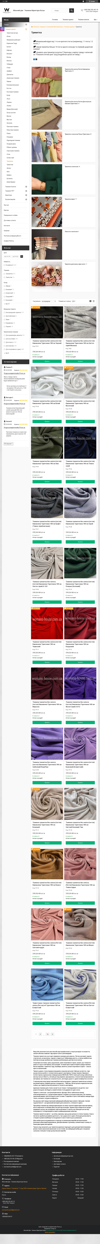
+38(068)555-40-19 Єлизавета (13, 1156)
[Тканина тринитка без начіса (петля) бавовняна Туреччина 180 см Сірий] (80, 503)
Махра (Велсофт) (12, 109)
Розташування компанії (11, 1161)
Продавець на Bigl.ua (50, 1228)
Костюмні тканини (12, 92)
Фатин (9, 168)
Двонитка (10, 74)
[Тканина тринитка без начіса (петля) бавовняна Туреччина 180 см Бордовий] (80, 623)
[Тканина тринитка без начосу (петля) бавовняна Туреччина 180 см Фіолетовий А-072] (80, 683)
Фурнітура (8, 195)
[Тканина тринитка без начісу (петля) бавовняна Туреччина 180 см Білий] (47, 382)
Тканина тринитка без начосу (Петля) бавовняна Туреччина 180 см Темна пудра (80, 885)
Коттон (9, 88)
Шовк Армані (11, 182)
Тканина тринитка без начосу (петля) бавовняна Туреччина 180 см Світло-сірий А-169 (47, 584)
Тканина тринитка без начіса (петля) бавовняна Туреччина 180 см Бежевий (47, 824)
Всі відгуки (7, 443)
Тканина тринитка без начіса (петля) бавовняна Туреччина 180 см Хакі (47, 462)
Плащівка (10, 137)
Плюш (9, 133)
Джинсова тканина (13, 78)
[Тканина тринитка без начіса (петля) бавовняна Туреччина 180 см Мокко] (80, 924)
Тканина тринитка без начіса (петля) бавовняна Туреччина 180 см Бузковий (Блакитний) (80, 764)
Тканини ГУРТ (9, 191)
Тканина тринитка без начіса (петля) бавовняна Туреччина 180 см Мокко (80, 944)
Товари (6, 24)
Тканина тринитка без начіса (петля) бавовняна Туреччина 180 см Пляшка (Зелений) (80, 584)
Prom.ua (59, 1227)
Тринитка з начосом (71, 166)
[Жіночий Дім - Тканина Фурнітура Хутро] (7, 10)
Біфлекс (9, 50)
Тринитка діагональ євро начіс (75, 264)
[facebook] (34, 59)
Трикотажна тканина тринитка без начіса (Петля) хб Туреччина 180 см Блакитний (46, 1005)
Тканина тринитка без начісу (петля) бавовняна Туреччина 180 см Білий (47, 402)
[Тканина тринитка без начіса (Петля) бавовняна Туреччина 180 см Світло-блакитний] (80, 984)
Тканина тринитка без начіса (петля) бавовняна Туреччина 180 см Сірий (80, 522)
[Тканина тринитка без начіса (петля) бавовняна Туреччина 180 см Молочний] (80, 382)
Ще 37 (8, 304)
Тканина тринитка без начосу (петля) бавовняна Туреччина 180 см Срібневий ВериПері (47, 764)
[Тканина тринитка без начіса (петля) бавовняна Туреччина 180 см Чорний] (47, 322)
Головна (55, 19)
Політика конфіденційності (12, 236)
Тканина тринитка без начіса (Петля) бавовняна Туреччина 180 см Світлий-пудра (47, 945)
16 (47, 1034)
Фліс (8, 171)
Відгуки (6, 210)
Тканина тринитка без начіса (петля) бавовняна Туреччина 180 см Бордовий (80, 644)
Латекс (9, 105)
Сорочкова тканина (13, 151)
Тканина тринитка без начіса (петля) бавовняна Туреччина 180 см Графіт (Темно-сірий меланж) (47, 523)
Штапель (10, 178)
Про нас (6, 205)
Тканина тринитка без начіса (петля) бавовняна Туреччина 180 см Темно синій (80, 463)
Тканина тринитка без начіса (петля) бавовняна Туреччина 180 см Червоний (47, 644)
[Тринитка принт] (47, 212)
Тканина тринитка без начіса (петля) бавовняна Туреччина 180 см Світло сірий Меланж (80, 343)
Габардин (10, 64)
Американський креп (13, 40)
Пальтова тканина (13, 130)
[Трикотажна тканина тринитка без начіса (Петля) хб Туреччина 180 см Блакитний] (47, 984)
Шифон (9, 175)
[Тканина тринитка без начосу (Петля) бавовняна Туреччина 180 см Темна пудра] (80, 864)
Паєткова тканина (12, 126)
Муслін (9, 116)
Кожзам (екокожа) (13, 85)
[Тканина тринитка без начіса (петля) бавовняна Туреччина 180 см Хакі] (47, 443)
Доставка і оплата (10, 220)
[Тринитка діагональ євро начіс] (47, 277)
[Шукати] (71, 10)
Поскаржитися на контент (53, 1230)
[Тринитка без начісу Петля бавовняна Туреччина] (47, 82)
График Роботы (9, 241)
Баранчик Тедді (12, 43)
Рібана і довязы (12, 147)
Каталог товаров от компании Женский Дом (48, 27)
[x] (36, 59)
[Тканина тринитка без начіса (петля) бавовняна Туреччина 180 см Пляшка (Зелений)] (80, 563)
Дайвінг (9, 71)
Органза (9, 123)
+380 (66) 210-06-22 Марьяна (13, 1158)
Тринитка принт (70, 199)
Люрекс (9, 102)
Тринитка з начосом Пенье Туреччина (77, 134)
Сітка (8, 154)
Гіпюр (8, 67)
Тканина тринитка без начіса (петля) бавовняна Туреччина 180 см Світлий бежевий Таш (80, 824)
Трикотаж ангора (12, 33)
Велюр (9, 57)
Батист (9, 47)
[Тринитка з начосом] (47, 179)
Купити (47, 361)
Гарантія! (56, 1167)
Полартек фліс (11, 144)
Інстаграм (57, 1158)
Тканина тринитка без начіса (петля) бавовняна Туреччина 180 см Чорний (47, 342)
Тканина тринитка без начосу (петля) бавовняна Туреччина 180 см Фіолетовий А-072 (80, 704)
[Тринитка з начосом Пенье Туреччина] (47, 147)
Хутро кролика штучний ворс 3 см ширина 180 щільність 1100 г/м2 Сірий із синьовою (16, 388)
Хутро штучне (11, 112)
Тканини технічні (83, 19)
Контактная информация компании (15, 1164)
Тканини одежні (68, 19)
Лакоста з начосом (71, 231)
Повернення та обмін (10, 215)
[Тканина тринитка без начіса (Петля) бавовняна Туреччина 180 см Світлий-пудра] (47, 924)
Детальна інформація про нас (63, 1156)
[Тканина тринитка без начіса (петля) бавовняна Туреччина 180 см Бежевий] (47, 804)
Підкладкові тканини (13, 140)
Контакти (7, 225)
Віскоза (9, 60)
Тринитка (10, 161)
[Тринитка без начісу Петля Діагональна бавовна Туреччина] (47, 114)
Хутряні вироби (10, 199)
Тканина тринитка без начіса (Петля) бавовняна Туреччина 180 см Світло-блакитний (80, 1005)
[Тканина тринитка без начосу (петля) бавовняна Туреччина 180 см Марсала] (47, 683)
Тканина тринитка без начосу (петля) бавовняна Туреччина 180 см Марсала (47, 704)
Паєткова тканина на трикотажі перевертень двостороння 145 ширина (16, 434)
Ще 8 (7, 353)
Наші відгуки (58, 1161)
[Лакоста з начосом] (47, 244)
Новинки (6, 230)
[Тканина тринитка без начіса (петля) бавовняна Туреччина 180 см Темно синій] (80, 443)
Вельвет (9, 53)
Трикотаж (10, 164)
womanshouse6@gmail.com (12, 1167)
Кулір (8, 95)
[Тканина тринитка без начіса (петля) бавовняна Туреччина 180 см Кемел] (47, 864)
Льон (8, 99)
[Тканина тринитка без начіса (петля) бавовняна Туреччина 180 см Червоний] (47, 623)
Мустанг (9, 119)
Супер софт (10, 157)
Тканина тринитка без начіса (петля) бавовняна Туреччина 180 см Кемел (47, 884)
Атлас (9, 36)
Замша (9, 81)
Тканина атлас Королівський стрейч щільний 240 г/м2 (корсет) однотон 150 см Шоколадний (15, 411)
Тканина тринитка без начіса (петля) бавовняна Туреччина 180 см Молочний (80, 403)
